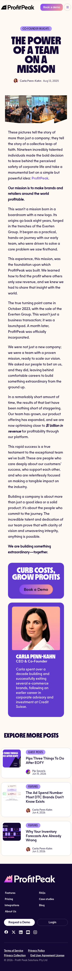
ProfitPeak (40, 178)
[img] (6, 932)
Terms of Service (13, 950)
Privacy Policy (36, 950)
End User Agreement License (47, 955)
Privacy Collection (15, 955)
